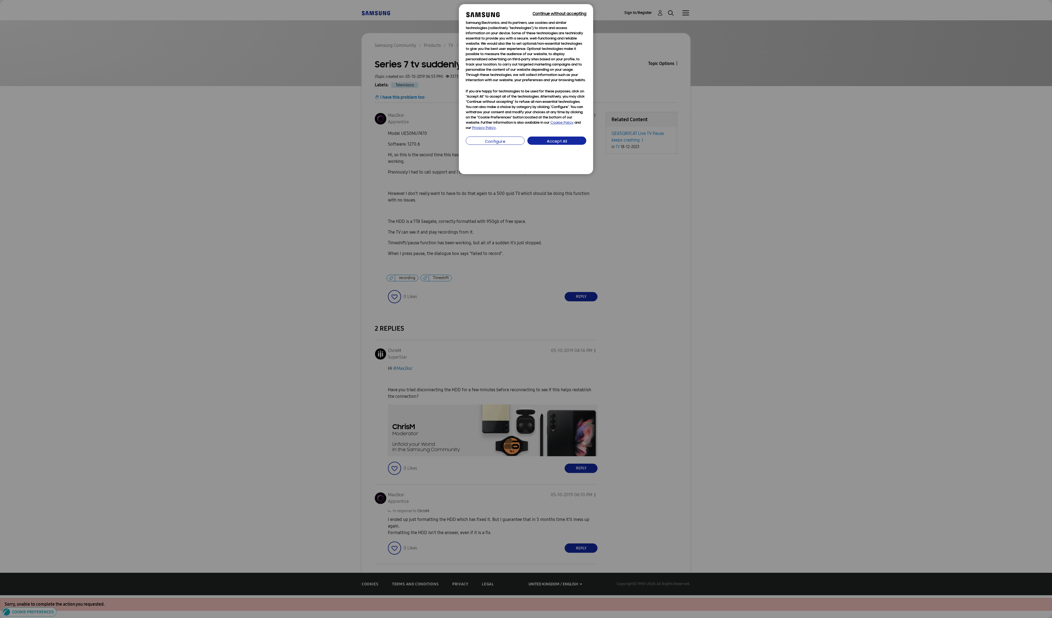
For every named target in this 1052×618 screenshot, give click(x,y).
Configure (495, 142)
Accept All (557, 142)
